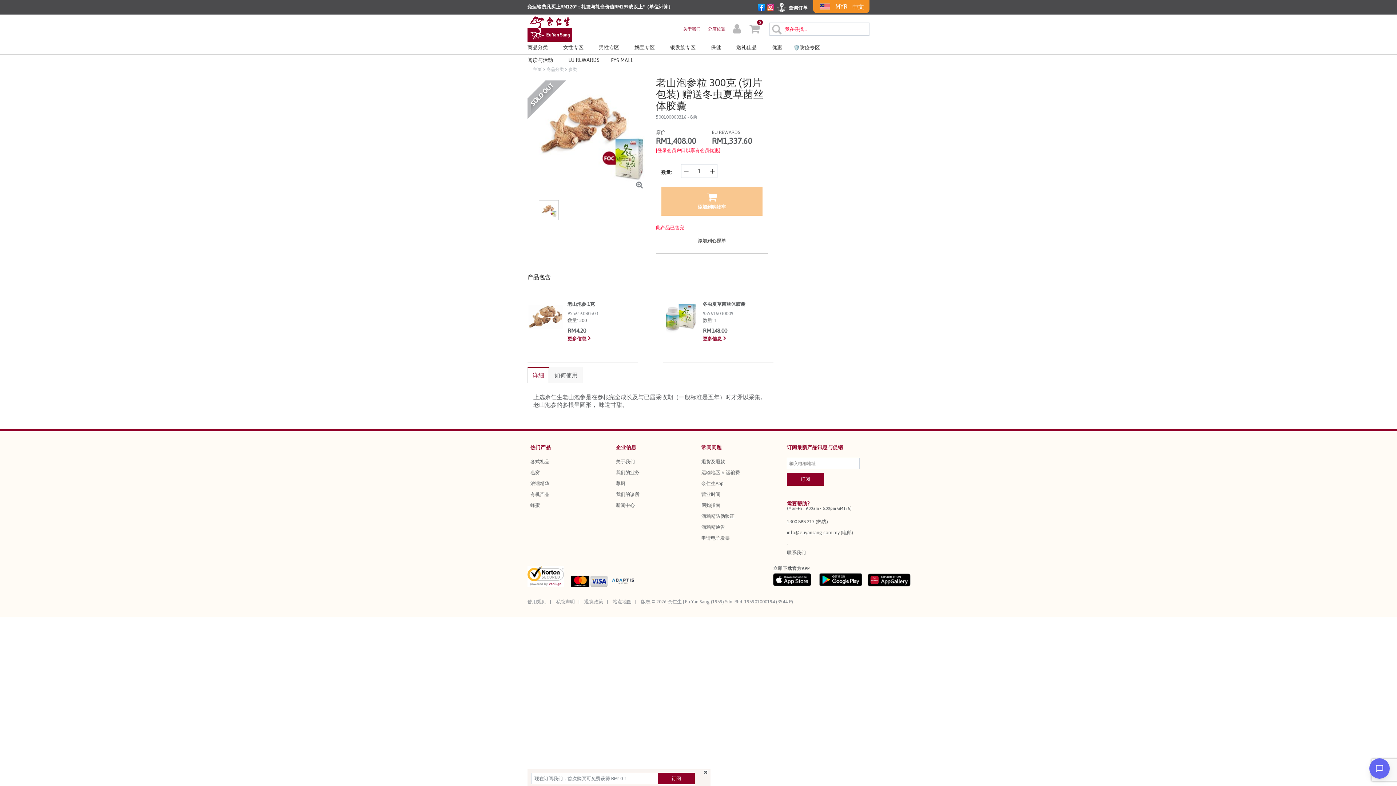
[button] (737, 29)
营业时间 (710, 494)
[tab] (538, 375)
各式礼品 (539, 461)
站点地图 (622, 601)
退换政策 (593, 601)
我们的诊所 (628, 494)
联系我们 (796, 552)
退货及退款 (713, 461)
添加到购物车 (712, 207)
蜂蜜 (535, 505)
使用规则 (537, 601)
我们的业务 (628, 472)
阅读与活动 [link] (540, 60)
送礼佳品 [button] (746, 47)
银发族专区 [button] (683, 47)
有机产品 (539, 494)
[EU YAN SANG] (550, 28)
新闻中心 (625, 505)
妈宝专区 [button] (644, 47)
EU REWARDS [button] (584, 60)
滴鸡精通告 (713, 527)
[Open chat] (1379, 768)
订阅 (676, 778)
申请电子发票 (715, 538)
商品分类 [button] (538, 47)
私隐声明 (565, 601)
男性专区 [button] (609, 47)
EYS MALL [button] (622, 60)
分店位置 (716, 29)
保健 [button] (716, 47)
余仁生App (712, 483)
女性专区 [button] (573, 47)
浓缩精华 (539, 483)
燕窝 (535, 472)
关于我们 (692, 29)
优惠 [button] (777, 47)
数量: (666, 172)
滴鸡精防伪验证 (718, 516)
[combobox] (819, 29)
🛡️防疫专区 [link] (806, 48)
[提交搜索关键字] (776, 28)
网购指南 (710, 505)
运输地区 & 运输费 (720, 472)
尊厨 (620, 483)
